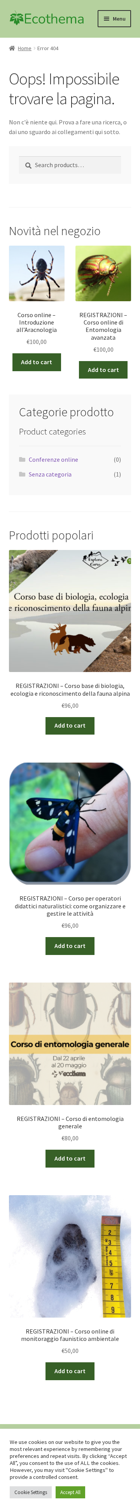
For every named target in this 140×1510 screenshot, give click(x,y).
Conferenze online (53, 459)
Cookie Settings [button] (30, 1492)
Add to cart (36, 362)
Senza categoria (50, 474)
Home (25, 48)
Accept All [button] (70, 1492)
